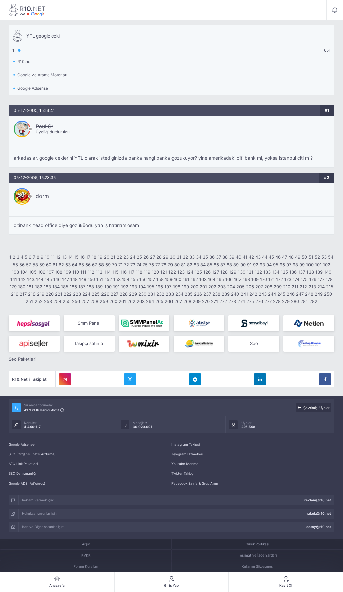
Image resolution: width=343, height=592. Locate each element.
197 (168, 286)
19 (100, 257)
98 (295, 264)
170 (263, 279)
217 (23, 294)
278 (277, 301)
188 (90, 286)
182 (38, 286)
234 (179, 294)
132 (258, 272)
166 (229, 279)
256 (76, 301)
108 (58, 272)
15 (76, 257)
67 (94, 264)
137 (301, 272)
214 (321, 286)
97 (288, 264)
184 (56, 286)
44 (264, 257)
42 (251, 257)
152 (108, 279)
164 (211, 279)
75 (145, 264)
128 (224, 272)
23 (126, 257)
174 (296, 279)
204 (231, 286)
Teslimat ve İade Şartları (257, 555)
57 (28, 264)
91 (249, 264)
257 (85, 301)
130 (241, 272)
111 (83, 272)
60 (48, 264)
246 (291, 294)
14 (70, 257)
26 (146, 257)
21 (113, 257)
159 (169, 279)
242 (253, 294)
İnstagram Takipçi (186, 444)
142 (22, 279)
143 (31, 279)
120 (155, 272)
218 (32, 294)
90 (243, 264)
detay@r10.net (318, 527)
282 (313, 301)
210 (286, 286)
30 (172, 257)
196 (159, 286)
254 (57, 301)
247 (300, 294)
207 (259, 286)
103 (15, 272)
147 (65, 279)
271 (214, 301)
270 (206, 301)
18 (94, 257)
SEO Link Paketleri (23, 464)
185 (64, 286)
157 (151, 279)
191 (116, 286)
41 (245, 257)
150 (91, 279)
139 (319, 272)
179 (13, 286)
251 (29, 301)
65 (81, 264)
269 (197, 301)
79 (170, 264)
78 (163, 264)
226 (105, 294)
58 (35, 264)
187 (81, 286)
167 (237, 279)
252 (39, 301)
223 (77, 294)
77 (157, 264)
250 (328, 294)
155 (134, 279)
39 (231, 257)
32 (185, 257)
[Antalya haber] (199, 344)
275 (250, 301)
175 (304, 279)
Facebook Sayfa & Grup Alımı (195, 483)
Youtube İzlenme (185, 464)
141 (13, 279)
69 (108, 264)
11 (53, 257)
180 (21, 286)
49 (297, 257)
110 (75, 272)
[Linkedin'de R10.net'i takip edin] (260, 379)
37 (218, 257)
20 (106, 257)
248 (309, 294)
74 (139, 264)
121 (163, 272)
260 (113, 301)
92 (255, 264)
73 (132, 264)
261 (122, 301)
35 (205, 257)
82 (189, 264)
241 (244, 294)
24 (132, 257)
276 (259, 301)
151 (99, 279)
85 (209, 264)
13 (64, 257)
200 (194, 286)
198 (176, 286)
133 (267, 272)
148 (74, 279)
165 (220, 279)
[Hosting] (199, 323)
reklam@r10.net (317, 500)
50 (304, 257)
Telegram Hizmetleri (187, 454)
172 (279, 279)
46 (278, 257)
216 (14, 294)
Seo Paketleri (22, 359)
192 (124, 286)
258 (94, 301)
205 (240, 286)
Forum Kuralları (86, 566)
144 (39, 279)
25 (139, 257)
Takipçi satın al (89, 343)
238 (216, 294)
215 (329, 286)
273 (232, 301)
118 (139, 272)
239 (226, 294)
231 (151, 294)
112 (91, 272)
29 (165, 257)
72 (126, 264)
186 (73, 286)
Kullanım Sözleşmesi (257, 566)
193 (133, 286)
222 (68, 294)
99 (302, 264)
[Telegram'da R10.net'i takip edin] (195, 379)
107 (50, 272)
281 (304, 301)
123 (181, 272)
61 (55, 264)
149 (82, 279)
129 (232, 272)
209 (278, 286)
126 (207, 272)
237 (207, 294)
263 (141, 301)
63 (68, 264)
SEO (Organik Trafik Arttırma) (32, 454)
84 (203, 264)
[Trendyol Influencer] (144, 344)
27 (152, 257)
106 (41, 272)
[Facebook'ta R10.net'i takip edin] (325, 379)
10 (47, 257)
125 (198, 272)
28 (159, 257)
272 (223, 301)
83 (196, 264)
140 (327, 272)
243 (263, 294)
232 (160, 294)
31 (179, 257)
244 (272, 294)
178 (329, 279)
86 (216, 264)
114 (107, 272)
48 (291, 257)
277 (268, 301)
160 (177, 279)
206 (250, 286)
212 (303, 286)
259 (104, 301)
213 (312, 286)
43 (258, 257)
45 (271, 257)
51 (310, 257)
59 (42, 264)
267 (178, 301)
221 (58, 294)
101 (318, 264)
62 (61, 264)
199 (185, 286)
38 (225, 257)
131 (250, 272)
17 (88, 257)
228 (124, 294)
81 (183, 264)
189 (99, 286)
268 (187, 301)
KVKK (86, 555)
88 (229, 264)
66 (88, 264)
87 (222, 264)
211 (295, 286)
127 (215, 272)
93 (262, 264)
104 (24, 272)
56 (22, 264)
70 (114, 264)
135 (284, 272)
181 (30, 286)
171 (271, 279)
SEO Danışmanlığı (22, 473)
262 (131, 301)
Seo (254, 343)
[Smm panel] (144, 323)
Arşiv (86, 544)
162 (194, 279)
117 (131, 272)
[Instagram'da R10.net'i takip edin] (65, 379)
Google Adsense (22, 444)
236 (198, 294)
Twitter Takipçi (183, 473)
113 (99, 272)
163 (203, 279)
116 (123, 272)
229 (133, 294)
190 (108, 286)
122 (172, 272)
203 (222, 286)
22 (119, 257)
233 (170, 294)
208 (268, 286)
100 (310, 264)
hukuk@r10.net (318, 513)
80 (177, 264)
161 (186, 279)
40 (238, 257)
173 (287, 279)
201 (203, 286)
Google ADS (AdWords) (27, 483)
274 (241, 301)
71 (120, 264)
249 (319, 294)
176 (312, 279)
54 (330, 257)
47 (284, 257)
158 (160, 279)
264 (150, 301)
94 (269, 264)
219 (40, 294)
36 (212, 257)
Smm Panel (89, 323)
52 (317, 257)
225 (96, 294)
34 (198, 257)
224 (86, 294)
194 (142, 286)
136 (293, 272)
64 (74, 264)
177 (321, 279)
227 (114, 294)
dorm (42, 196)
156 (143, 279)
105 (33, 272)
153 (117, 279)
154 (125, 279)
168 (246, 279)
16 (82, 257)
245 (281, 294)
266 (169, 301)
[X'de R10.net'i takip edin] (130, 379)
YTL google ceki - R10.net (27, 10)
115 (115, 272)
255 (67, 301)
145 (48, 279)
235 (189, 294)
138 (310, 272)
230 (142, 294)
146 (57, 279)
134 (275, 272)
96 (282, 264)
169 (255, 279)
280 (295, 301)
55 (15, 264)
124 (189, 272)
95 (275, 264)
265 (159, 301)
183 (47, 286)
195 (150, 286)
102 (326, 264)
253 (48, 301)
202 (212, 286)
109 (67, 272)
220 (50, 294)
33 (192, 257)
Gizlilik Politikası (257, 544)
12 (58, 257)
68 (101, 264)
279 (286, 301)
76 (151, 264)
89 (236, 264)
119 (147, 272)
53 (324, 257)
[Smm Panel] (34, 323)
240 (235, 294)
